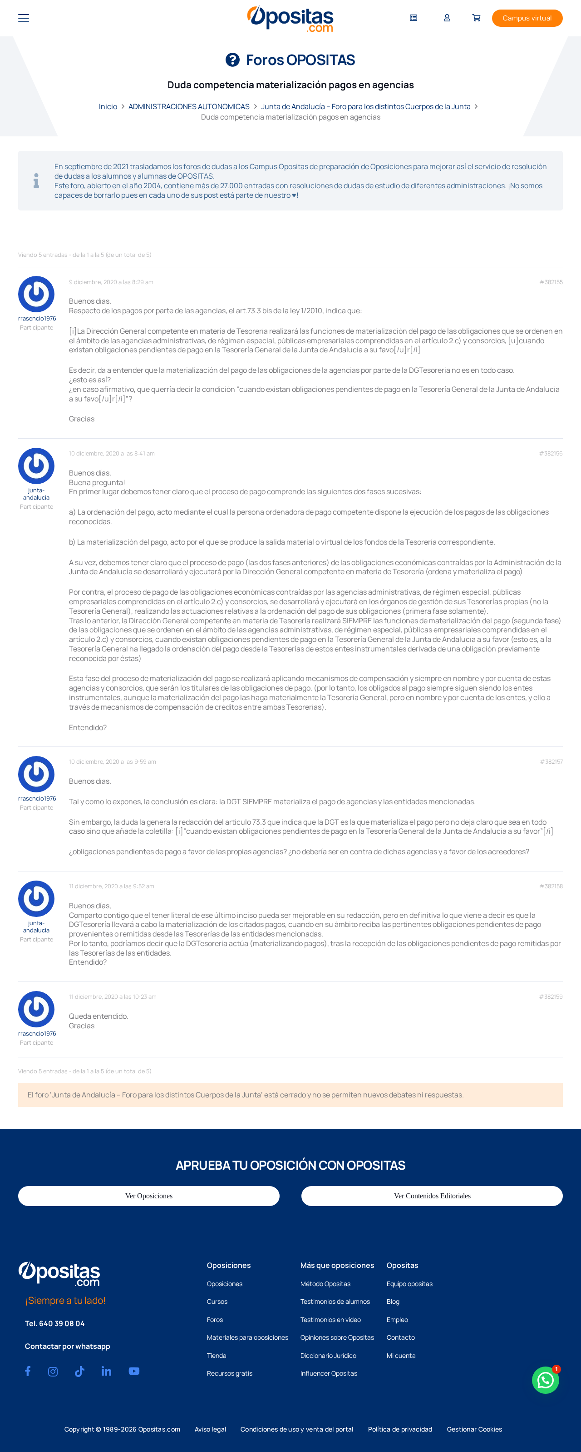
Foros (215, 1319)
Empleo (397, 1319)
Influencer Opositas (328, 1373)
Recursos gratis (229, 1373)
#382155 (551, 282)
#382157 (551, 762)
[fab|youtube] (134, 1371)
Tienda (216, 1355)
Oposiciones (224, 1283)
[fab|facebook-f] (28, 1371)
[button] (23, 18)
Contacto (401, 1337)
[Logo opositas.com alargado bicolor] (290, 18)
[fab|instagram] (53, 1371)
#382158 (551, 886)
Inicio (108, 106)
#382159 (551, 997)
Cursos (217, 1301)
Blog (393, 1301)
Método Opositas (325, 1283)
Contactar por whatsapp (67, 1346)
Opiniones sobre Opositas (337, 1337)
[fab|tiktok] (79, 1371)
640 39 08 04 (62, 1323)
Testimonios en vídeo (330, 1319)
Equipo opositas (410, 1283)
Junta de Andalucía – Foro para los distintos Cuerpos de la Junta (366, 106)
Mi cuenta (401, 1355)
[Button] (413, 18)
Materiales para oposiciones (247, 1337)
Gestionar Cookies (474, 1429)
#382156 (551, 453)
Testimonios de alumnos (335, 1301)
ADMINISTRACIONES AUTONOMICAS (189, 106)
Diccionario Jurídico (328, 1355)
